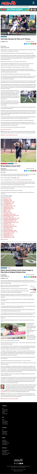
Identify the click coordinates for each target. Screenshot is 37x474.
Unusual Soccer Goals (7, 224)
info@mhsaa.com (23, 467)
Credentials (4, 440)
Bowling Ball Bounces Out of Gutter (9, 215)
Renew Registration (5, 450)
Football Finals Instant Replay (9, 219)
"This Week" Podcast (5, 442)
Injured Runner (6, 200)
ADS (3, 417)
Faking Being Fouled (7, 208)
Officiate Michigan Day (8, 201)
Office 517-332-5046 (13, 467)
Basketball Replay (7, 203)
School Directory (5, 421)
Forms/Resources (5, 423)
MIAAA (3, 419)
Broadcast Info (4, 441)
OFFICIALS (4, 447)
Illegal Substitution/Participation (9, 222)
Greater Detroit (5, 398)
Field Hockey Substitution (8, 230)
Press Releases (4, 444)
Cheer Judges (6, 212)
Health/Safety (4, 432)
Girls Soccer (4, 163)
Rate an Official (4, 434)
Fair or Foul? (5, 197)
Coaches (9, 267)
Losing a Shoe (5, 223)
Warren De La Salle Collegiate (13, 398)
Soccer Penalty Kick (7, 233)
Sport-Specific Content (6, 453)
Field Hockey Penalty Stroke (9, 226)
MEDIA (3, 437)
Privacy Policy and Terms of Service (21, 469)
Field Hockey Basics (7, 235)
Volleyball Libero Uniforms (8, 220)
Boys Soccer (3, 36)
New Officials (4, 451)
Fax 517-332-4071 (19, 467)
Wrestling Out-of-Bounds (8, 205)
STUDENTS (4, 405)
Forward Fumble (6, 234)
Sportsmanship (4, 413)
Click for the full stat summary (6, 129)
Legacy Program (5, 454)
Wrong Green (6, 199)
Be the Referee (5, 239)
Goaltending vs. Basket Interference (9, 218)
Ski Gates (5, 211)
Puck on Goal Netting (7, 216)
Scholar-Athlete (4, 409)
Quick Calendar (4, 422)
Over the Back (6, 204)
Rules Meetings (4, 431)
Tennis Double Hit (7, 227)
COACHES (4, 427)
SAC (3, 408)
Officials (15, 163)
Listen (18, 177)
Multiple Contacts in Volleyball (9, 231)
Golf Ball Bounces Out (7, 237)
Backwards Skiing (7, 207)
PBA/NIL (3, 412)
